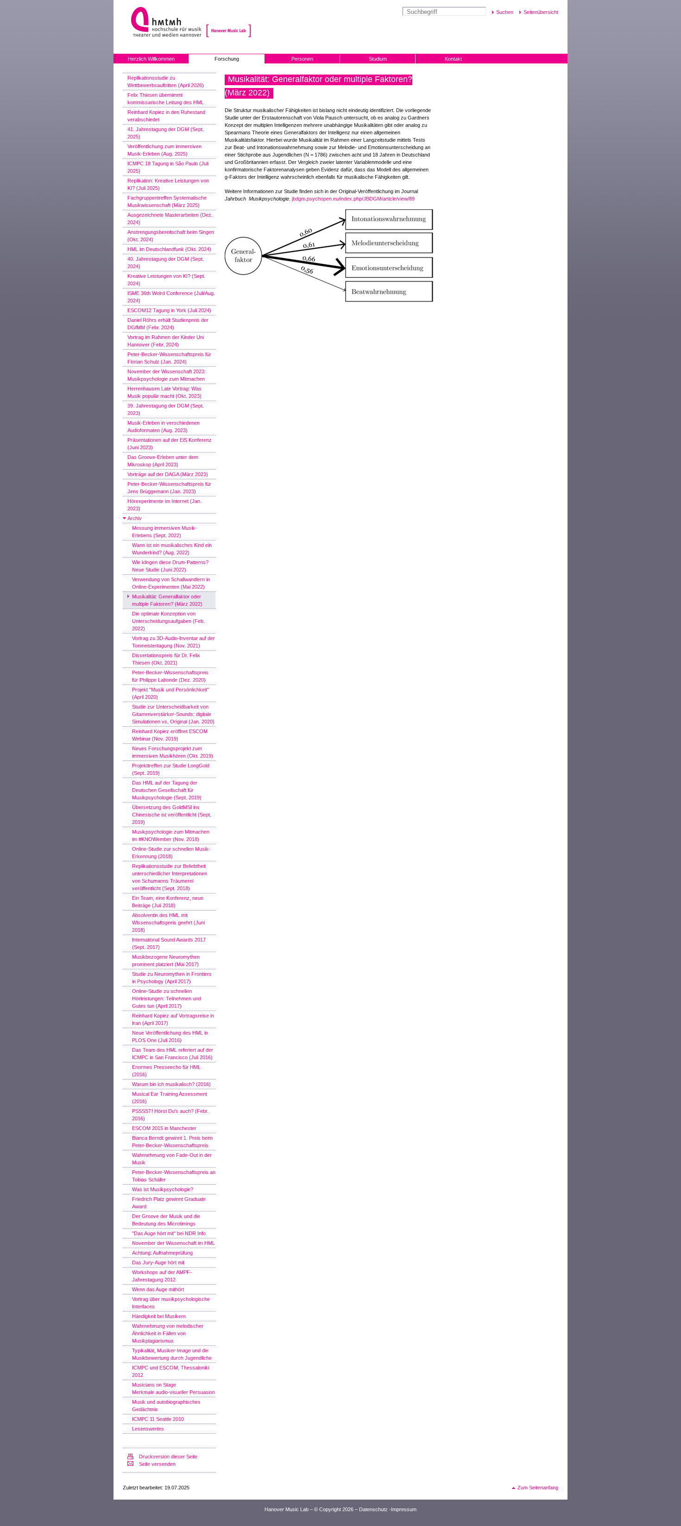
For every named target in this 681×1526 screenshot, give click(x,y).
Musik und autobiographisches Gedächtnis (166, 1405)
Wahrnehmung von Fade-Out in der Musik (172, 1158)
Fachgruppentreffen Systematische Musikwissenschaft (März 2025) (167, 201)
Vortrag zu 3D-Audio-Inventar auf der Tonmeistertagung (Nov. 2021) (173, 641)
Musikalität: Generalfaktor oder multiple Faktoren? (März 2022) (167, 600)
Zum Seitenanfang (537, 1487)
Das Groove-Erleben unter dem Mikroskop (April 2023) (162, 460)
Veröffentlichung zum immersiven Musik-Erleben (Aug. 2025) (164, 150)
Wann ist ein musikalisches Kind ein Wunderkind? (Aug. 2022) (172, 548)
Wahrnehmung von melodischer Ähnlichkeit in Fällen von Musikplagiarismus (167, 1333)
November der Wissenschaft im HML (173, 1243)
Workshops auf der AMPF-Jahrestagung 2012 (162, 1275)
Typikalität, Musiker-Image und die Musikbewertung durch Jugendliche (172, 1354)
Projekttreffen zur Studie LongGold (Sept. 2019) (170, 769)
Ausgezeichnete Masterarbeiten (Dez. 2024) (170, 218)
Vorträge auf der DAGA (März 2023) (167, 474)
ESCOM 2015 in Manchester (164, 1128)
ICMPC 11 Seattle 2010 (158, 1419)
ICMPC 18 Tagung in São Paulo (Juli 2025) (167, 167)
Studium (378, 59)
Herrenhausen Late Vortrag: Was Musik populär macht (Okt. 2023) (164, 392)
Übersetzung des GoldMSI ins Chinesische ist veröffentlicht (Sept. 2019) (171, 814)
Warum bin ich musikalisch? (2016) (171, 1084)
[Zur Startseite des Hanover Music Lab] (229, 23)
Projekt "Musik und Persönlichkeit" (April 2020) (170, 693)
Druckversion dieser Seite (168, 1456)
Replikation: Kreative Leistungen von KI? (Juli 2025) (168, 184)
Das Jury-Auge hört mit (158, 1262)
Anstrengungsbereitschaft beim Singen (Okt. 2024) (170, 235)
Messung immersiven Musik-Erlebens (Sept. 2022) (164, 531)
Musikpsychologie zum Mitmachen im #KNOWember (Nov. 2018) (170, 835)
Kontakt (453, 59)
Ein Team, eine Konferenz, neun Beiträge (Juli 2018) (167, 901)
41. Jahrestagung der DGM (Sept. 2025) (165, 132)
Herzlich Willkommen (151, 59)
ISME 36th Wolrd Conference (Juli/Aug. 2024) (171, 296)
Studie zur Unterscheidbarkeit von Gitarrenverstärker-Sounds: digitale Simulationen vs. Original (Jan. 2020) (173, 714)
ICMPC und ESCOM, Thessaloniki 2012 (170, 1371)
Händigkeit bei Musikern (159, 1316)
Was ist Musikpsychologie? (162, 1189)
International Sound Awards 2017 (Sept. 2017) (169, 943)
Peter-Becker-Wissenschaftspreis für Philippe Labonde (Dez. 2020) (170, 676)
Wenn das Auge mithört (158, 1289)
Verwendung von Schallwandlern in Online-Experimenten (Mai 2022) (171, 583)
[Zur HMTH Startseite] (163, 23)
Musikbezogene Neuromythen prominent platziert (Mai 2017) (166, 960)
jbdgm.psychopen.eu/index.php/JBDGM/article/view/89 (353, 198)
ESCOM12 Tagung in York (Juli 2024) (169, 310)
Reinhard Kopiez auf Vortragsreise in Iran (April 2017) (173, 1019)
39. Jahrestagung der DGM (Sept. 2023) (165, 409)
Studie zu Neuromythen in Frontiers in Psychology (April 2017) (172, 977)
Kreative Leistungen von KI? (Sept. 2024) (166, 279)
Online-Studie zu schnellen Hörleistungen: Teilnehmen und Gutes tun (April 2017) (166, 998)
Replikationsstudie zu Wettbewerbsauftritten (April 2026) (165, 81)
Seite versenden (157, 1464)
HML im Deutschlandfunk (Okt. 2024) (169, 249)
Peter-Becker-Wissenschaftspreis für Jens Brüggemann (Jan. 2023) (169, 487)
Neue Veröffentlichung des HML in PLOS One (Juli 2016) (170, 1036)
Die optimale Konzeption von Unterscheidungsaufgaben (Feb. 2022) (168, 621)
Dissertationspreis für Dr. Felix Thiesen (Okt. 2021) (166, 659)
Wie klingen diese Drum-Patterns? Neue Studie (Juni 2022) (170, 565)
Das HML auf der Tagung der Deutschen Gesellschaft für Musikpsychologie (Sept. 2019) (167, 790)
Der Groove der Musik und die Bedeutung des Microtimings (166, 1219)
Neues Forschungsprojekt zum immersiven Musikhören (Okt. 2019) (172, 752)
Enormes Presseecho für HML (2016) (166, 1070)
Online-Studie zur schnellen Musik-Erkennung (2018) (171, 852)
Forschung (226, 59)
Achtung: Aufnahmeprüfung (162, 1253)
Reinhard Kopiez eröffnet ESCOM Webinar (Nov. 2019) (170, 734)
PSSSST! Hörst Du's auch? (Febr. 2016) (170, 1114)
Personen (302, 59)
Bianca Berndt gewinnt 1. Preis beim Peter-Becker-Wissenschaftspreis (172, 1141)
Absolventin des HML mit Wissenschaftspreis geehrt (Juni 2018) (168, 922)
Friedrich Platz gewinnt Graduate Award (169, 1202)
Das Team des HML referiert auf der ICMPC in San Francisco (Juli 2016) (172, 1053)
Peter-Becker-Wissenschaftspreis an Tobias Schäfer (173, 1175)
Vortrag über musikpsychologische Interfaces (171, 1302)
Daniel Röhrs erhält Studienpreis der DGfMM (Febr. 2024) (167, 323)
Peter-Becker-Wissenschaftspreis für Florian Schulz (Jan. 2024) (169, 358)
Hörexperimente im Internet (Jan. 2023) (164, 504)
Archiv (134, 518)
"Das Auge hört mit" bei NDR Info (169, 1233)
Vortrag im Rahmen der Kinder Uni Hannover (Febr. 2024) (165, 340)
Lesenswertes (148, 1429)
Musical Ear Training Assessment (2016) (169, 1097)
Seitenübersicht (540, 12)
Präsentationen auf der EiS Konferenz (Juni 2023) (169, 443)
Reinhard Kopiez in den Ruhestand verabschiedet (166, 115)
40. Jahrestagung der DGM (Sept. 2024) (165, 262)
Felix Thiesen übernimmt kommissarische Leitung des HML (165, 98)
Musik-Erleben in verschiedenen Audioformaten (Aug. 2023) (163, 426)
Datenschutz (373, 1509)
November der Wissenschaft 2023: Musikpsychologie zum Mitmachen (166, 375)
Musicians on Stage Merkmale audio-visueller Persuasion (173, 1388)
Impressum (403, 1509)
